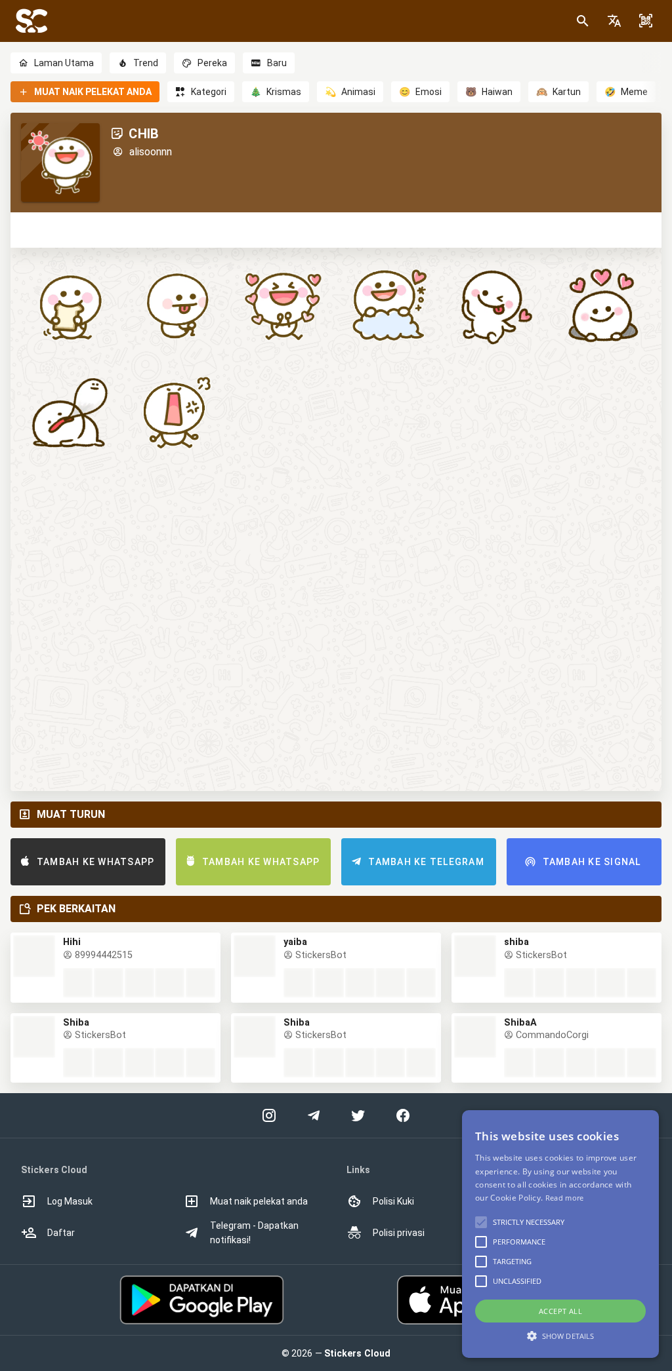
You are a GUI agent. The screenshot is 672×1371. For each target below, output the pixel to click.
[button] (614, 21)
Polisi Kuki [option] (393, 1201)
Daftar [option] (61, 1232)
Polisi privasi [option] (399, 1232)
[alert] (560, 1234)
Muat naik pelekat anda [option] (259, 1201)
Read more (564, 1198)
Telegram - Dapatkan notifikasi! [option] (254, 1232)
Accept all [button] (560, 1311)
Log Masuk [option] (70, 1201)
